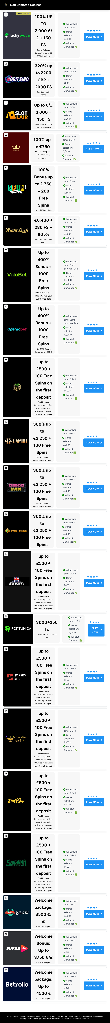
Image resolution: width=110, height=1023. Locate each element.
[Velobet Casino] (17, 274)
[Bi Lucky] (17, 912)
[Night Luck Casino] (17, 230)
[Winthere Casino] (16, 530)
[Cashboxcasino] (17, 387)
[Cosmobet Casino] (17, 329)
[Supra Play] (17, 948)
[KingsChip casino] (17, 801)
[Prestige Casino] (16, 148)
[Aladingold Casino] (17, 738)
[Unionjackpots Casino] (17, 581)
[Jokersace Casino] (17, 676)
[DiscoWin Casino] (16, 487)
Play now (92, 36)
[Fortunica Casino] (18, 629)
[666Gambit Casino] (16, 441)
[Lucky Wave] (17, 35)
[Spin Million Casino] (17, 189)
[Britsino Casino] (17, 79)
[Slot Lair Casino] (17, 115)
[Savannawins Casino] (17, 863)
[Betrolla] (17, 984)
